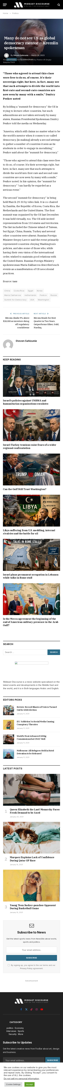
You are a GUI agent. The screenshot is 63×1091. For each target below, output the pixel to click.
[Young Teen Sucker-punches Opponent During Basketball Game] (31, 885)
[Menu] (5, 4)
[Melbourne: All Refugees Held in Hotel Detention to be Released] (8, 754)
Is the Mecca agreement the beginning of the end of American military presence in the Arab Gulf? (30, 622)
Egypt (30, 290)
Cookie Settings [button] (13, 1084)
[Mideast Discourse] (31, 4)
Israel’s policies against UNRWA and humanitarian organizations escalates (25, 402)
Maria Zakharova (12, 295)
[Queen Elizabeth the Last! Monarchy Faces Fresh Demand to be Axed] (31, 790)
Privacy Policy (26, 968)
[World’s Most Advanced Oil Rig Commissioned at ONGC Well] (8, 739)
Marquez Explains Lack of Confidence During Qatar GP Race (32, 859)
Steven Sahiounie (20, 55)
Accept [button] (29, 1084)
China (7, 290)
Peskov (43, 295)
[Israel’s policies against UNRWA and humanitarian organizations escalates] (31, 381)
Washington (43, 300)
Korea (39, 290)
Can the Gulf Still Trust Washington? (24, 489)
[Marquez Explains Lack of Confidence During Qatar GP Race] (31, 838)
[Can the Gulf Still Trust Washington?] (31, 469)
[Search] (58, 4)
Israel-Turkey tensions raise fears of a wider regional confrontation (29, 446)
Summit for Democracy (15, 300)
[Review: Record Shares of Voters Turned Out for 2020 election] (8, 710)
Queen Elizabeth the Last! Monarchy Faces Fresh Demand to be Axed (35, 811)
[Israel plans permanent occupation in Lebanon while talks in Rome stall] (31, 555)
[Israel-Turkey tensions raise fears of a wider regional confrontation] (31, 425)
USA (32, 300)
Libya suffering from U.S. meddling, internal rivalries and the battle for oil (29, 532)
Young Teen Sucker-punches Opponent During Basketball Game (33, 907)
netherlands (30, 295)
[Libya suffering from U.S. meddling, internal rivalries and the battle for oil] (31, 511)
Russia (54, 295)
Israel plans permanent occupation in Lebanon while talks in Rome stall (30, 576)
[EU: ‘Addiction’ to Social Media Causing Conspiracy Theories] (8, 725)
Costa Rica (19, 290)
